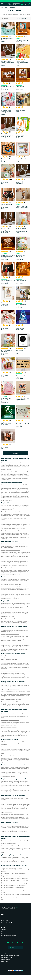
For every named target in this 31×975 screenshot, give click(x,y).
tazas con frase (9, 588)
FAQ (2, 931)
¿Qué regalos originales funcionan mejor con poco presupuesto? (14, 881)
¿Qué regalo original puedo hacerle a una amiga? (15, 878)
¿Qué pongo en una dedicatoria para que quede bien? (14, 898)
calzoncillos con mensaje (24, 514)
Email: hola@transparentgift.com (8, 935)
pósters (9, 789)
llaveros (17, 515)
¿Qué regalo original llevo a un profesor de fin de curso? (14, 891)
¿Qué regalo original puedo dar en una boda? (14, 885)
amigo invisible (13, 725)
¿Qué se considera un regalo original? (12, 868)
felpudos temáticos (25, 750)
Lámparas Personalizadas (7, 922)
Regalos (6, 7)
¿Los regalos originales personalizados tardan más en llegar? (15, 895)
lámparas (4, 789)
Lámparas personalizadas (6, 488)
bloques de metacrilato (16, 789)
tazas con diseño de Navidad (16, 750)
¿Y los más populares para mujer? (11, 876)
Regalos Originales (5, 919)
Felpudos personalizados (15, 492)
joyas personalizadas (6, 552)
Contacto (3, 929)
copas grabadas (7, 614)
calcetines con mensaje (15, 845)
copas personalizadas (25, 524)
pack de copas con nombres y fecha (9, 636)
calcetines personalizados (7, 722)
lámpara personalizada (20, 594)
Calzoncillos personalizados (11, 496)
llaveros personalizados (18, 621)
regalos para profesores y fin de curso (8, 776)
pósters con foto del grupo (13, 773)
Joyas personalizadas (18, 491)
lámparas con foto (14, 525)
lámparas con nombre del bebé (13, 694)
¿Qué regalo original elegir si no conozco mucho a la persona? (15, 870)
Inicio (2, 7)
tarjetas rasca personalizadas (21, 826)
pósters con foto (11, 553)
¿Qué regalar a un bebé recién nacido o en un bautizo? (13, 888)
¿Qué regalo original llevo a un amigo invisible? (15, 883)
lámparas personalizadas (20, 553)
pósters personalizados (25, 694)
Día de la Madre (7, 561)
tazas (27, 515)
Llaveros (16, 674)
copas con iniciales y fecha (9, 646)
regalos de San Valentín (12, 650)
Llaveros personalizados (5, 845)
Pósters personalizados (14, 489)
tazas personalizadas (6, 772)
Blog (2, 933)
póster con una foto (20, 636)
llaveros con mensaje (25, 722)
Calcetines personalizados (6, 514)
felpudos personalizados (7, 804)
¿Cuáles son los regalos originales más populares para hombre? (14, 874)
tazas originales (17, 497)
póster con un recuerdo (21, 613)
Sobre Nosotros (4, 917)
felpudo (24, 637)
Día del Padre (6, 524)
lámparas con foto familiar (6, 751)
